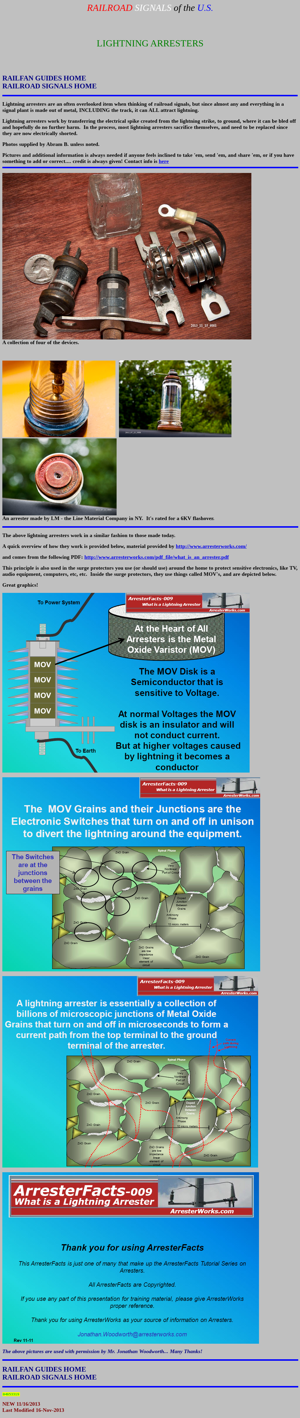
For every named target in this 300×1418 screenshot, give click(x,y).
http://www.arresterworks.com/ (211, 546)
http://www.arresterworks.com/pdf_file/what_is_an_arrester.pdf (156, 557)
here (164, 161)
